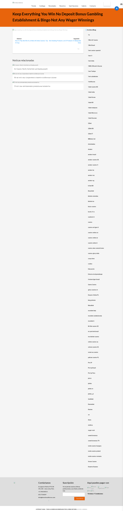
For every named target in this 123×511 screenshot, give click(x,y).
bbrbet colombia (93, 196)
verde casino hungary (94, 446)
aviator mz (91, 175)
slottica (90, 425)
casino (90, 222)
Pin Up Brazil (92, 368)
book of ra (91, 212)
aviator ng (91, 180)
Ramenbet (91, 404)
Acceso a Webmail (82, 509)
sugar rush (91, 430)
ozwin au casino (93, 352)
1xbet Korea (91, 97)
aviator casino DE (93, 160)
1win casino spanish (94, 50)
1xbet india (91, 92)
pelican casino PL (93, 357)
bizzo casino (92, 206)
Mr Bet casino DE (93, 326)
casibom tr (91, 217)
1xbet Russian (92, 118)
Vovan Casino (92, 461)
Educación (91, 269)
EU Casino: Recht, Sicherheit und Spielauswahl (31, 69)
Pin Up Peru (91, 373)
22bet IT (90, 134)
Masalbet (91, 305)
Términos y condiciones (95, 494)
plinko (90, 383)
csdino (90, 264)
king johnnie (91, 300)
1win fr (90, 55)
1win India (91, 61)
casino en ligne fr (93, 227)
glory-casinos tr (93, 290)
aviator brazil (92, 154)
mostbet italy (92, 310)
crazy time (91, 258)
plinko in (90, 388)
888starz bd (91, 139)
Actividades (91, 144)
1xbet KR (90, 102)
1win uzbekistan (93, 76)
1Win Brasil (91, 45)
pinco (89, 378)
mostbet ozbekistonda (95, 316)
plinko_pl (91, 394)
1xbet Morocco (92, 113)
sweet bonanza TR (93, 441)
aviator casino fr (93, 165)
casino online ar (93, 238)
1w (89, 35)
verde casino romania (94, 456)
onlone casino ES (93, 347)
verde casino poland (94, 451)
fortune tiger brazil (94, 279)
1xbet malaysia (92, 108)
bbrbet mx (91, 201)
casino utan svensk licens (96, 248)
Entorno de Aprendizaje (95, 274)
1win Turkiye (92, 71)
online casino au (93, 342)
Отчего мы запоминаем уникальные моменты (32, 86)
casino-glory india (93, 253)
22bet (89, 123)
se (89, 414)
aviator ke (91, 170)
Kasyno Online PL (93, 295)
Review (90, 409)
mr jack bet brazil (93, 331)
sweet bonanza (92, 435)
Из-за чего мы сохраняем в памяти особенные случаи (35, 78)
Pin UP (90, 362)
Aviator (90, 149)
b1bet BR (90, 186)
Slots (89, 420)
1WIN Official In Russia (95, 66)
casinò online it (92, 243)
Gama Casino (92, 284)
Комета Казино (93, 467)
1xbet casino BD (93, 87)
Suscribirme (79, 498)
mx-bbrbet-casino (93, 336)
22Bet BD (91, 128)
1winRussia (91, 81)
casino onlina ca (93, 232)
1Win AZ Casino (93, 40)
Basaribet (91, 191)
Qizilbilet (90, 399)
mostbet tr (91, 321)
